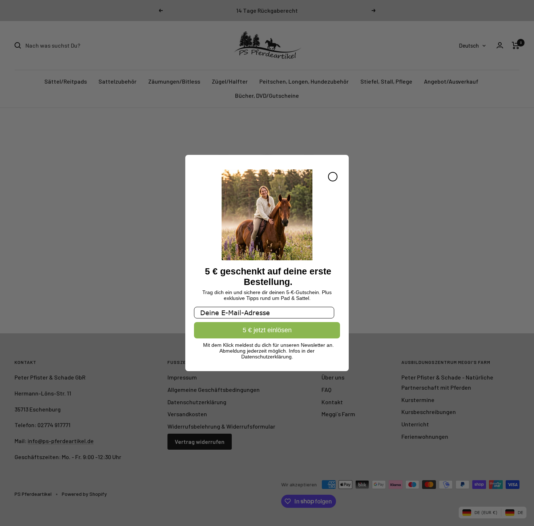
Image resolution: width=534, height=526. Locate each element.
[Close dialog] (332, 176)
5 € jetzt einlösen (267, 330)
